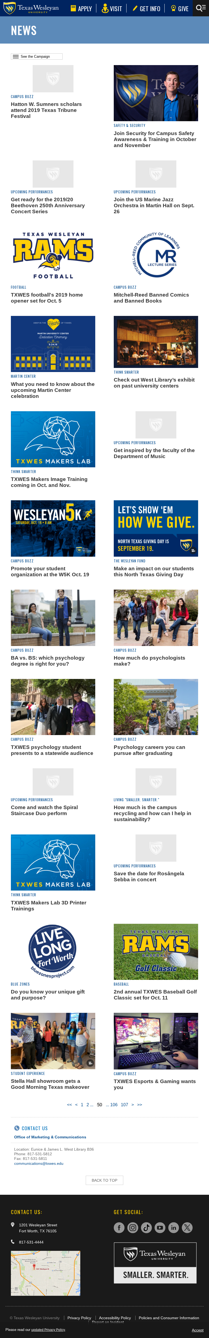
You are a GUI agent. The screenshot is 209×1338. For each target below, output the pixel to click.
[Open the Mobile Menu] (201, 8)
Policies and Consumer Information (169, 1318)
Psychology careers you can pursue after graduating (149, 750)
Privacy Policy (79, 1318)
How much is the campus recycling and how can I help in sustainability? (152, 813)
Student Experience (28, 1073)
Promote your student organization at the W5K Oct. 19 (50, 571)
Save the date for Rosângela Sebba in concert (149, 876)
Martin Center (23, 376)
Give (183, 8)
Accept (198, 1330)
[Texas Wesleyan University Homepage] (34, 8)
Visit (116, 8)
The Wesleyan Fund (130, 560)
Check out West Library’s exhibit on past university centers (154, 383)
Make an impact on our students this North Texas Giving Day (154, 571)
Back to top (104, 1180)
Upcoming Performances (32, 191)
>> (139, 1104)
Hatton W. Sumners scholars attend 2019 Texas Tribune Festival (46, 110)
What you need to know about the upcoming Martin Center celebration (53, 390)
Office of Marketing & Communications (50, 1137)
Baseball (121, 984)
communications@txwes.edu (38, 1163)
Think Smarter (126, 372)
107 (124, 1104)
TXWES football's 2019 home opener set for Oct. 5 (47, 298)
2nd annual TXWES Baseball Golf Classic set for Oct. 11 (155, 995)
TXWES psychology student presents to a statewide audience (52, 750)
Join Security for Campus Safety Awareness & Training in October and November (155, 139)
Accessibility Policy (115, 1318)
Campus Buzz (22, 96)
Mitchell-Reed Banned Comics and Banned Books (151, 298)
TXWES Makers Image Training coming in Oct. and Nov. (49, 482)
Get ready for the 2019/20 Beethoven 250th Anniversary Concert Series (48, 205)
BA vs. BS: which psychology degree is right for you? (48, 661)
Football (18, 287)
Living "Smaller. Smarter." (136, 799)
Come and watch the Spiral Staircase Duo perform (44, 810)
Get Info (150, 8)
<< (69, 1104)
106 (114, 1104)
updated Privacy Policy (48, 1329)
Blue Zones (20, 984)
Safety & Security (129, 125)
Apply (85, 8)
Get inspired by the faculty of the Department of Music (154, 453)
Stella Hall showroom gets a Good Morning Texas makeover (50, 1084)
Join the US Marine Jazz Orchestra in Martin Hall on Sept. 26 (154, 205)
